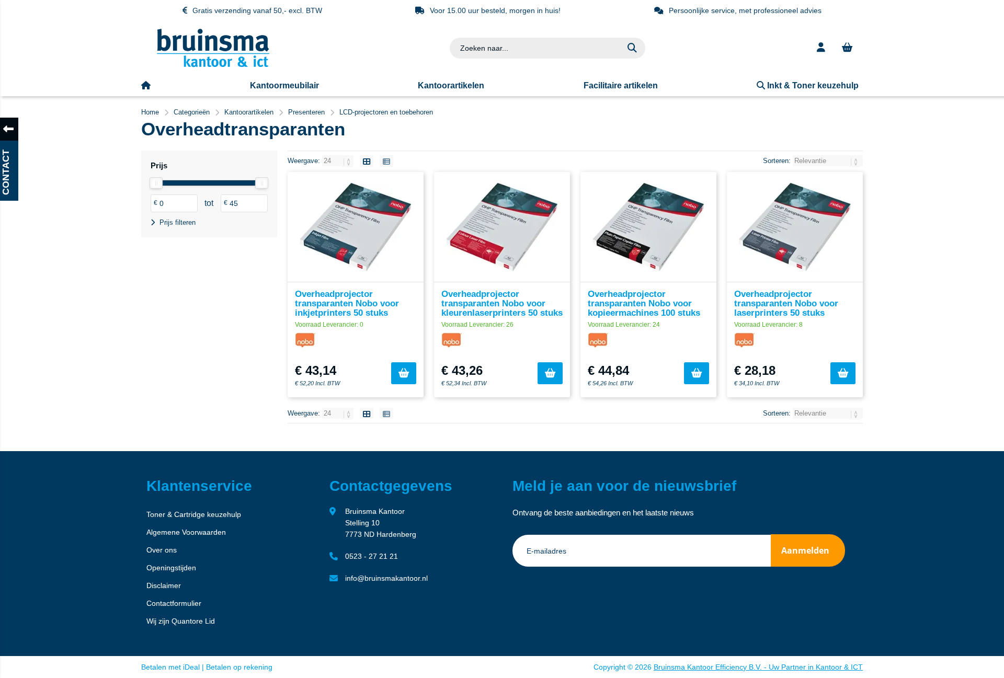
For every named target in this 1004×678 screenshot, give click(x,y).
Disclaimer (163, 585)
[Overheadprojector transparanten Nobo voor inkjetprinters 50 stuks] (356, 227)
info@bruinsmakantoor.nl (386, 578)
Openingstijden (171, 568)
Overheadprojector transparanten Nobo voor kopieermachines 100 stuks (644, 303)
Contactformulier (173, 603)
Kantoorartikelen (451, 85)
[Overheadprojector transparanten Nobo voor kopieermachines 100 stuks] (648, 227)
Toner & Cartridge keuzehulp (193, 514)
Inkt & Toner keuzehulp (812, 85)
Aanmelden (805, 550)
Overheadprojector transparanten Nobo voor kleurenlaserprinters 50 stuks (502, 303)
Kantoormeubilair (284, 85)
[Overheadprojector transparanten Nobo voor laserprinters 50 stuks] (795, 227)
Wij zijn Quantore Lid (180, 621)
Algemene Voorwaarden (186, 532)
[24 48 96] (339, 161)
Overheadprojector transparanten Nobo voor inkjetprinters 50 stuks (347, 303)
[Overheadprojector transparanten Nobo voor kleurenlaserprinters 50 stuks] (502, 227)
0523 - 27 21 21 (371, 556)
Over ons (161, 550)
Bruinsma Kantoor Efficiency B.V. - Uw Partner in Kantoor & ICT (758, 667)
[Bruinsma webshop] (213, 64)
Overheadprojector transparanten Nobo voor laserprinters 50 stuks (786, 303)
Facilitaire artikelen (621, 85)
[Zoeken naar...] (632, 48)
